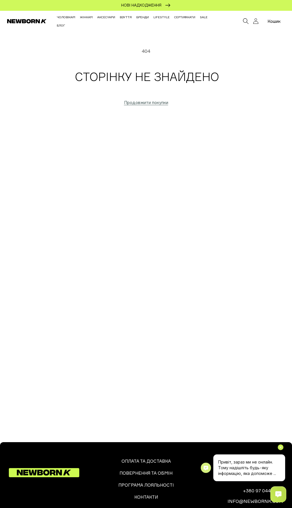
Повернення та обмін (146, 473)
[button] (246, 21)
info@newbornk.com (255, 501)
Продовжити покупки (146, 102)
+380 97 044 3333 (263, 490)
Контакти (146, 497)
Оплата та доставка (146, 461)
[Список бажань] (233, 21)
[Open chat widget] (278, 494)
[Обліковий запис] (256, 21)
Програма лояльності (146, 485)
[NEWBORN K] (27, 21)
